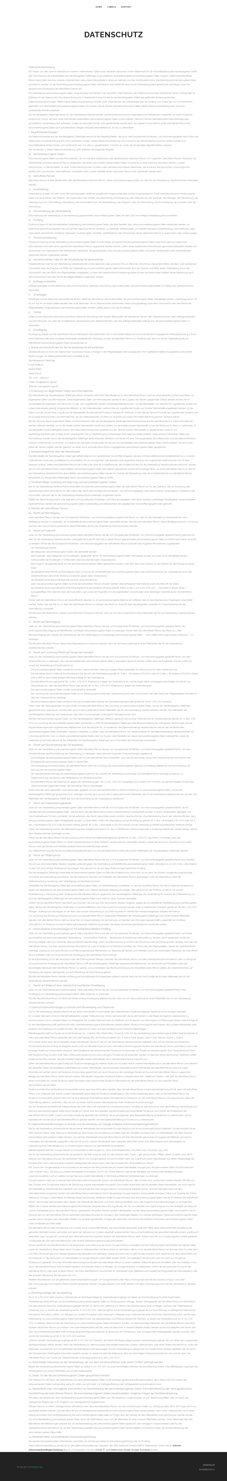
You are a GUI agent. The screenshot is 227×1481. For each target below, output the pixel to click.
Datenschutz (207, 1469)
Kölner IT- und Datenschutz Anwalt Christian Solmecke (123, 1450)
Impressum (209, 1465)
